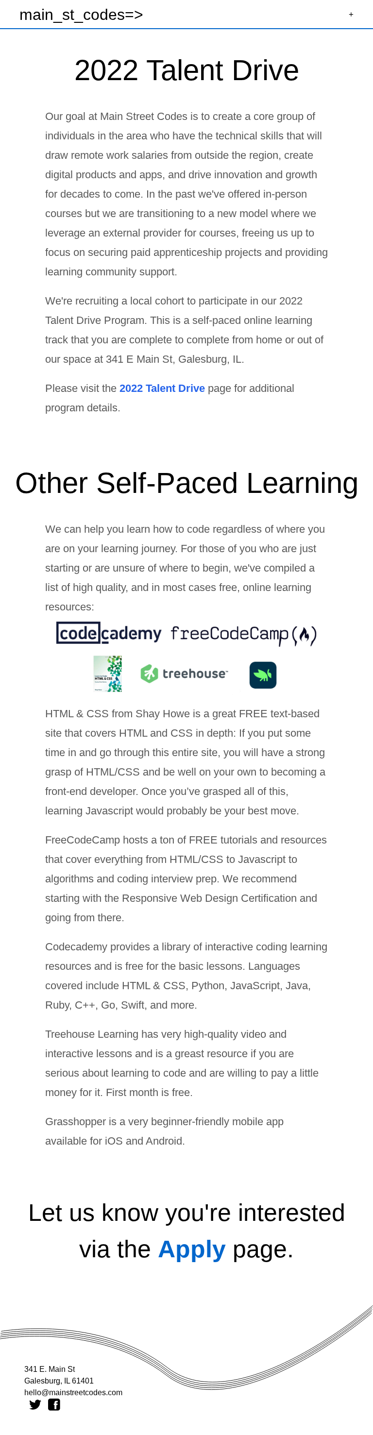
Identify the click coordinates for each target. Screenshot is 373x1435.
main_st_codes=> (81, 14)
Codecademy (76, 947)
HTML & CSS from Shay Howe (117, 714)
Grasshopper (75, 1121)
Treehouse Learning (91, 1034)
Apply (192, 1249)
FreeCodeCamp (82, 840)
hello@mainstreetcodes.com (73, 1392)
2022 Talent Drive (162, 388)
